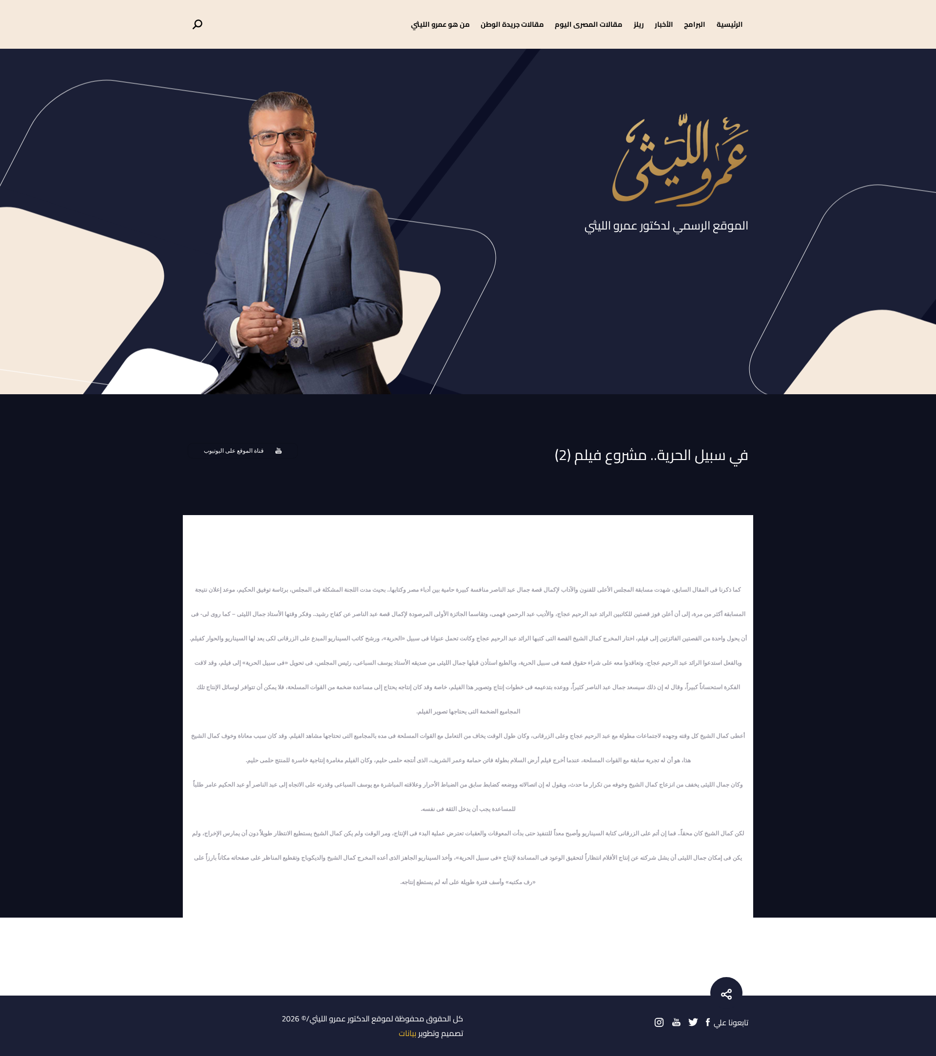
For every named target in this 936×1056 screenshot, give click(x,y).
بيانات (407, 1033)
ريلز (639, 24)
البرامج (694, 24)
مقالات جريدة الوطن (512, 24)
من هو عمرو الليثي (440, 24)
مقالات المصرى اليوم (589, 24)
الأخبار (664, 24)
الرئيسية (730, 24)
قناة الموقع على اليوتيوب (234, 450)
